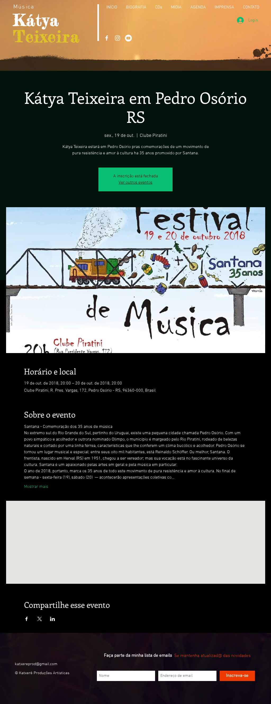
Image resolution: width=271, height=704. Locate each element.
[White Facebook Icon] (106, 38)
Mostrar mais (36, 486)
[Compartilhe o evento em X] (39, 619)
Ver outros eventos (135, 182)
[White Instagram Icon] (117, 38)
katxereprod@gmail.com (36, 664)
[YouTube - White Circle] (128, 38)
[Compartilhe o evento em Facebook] (26, 619)
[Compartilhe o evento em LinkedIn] (52, 619)
